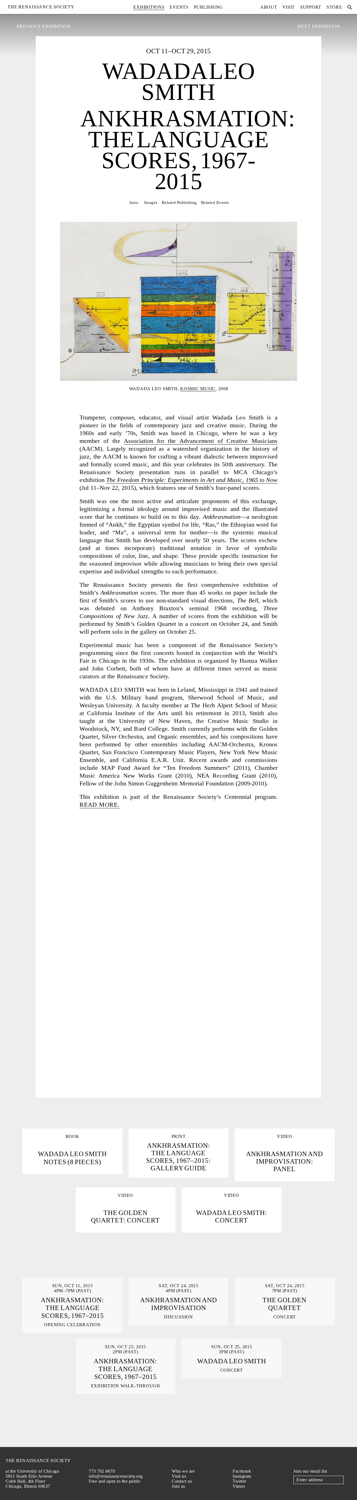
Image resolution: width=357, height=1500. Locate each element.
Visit (288, 7)
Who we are (183, 1471)
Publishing (208, 7)
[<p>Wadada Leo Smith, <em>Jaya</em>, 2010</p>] (106, 1056)
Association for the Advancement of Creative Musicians (201, 440)
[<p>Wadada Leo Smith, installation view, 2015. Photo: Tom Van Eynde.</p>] (106, 885)
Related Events (215, 202)
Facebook (242, 1471)
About (268, 7)
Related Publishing (179, 202)
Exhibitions (148, 7)
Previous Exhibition (43, 26)
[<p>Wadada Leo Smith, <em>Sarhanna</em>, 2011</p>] (178, 1056)
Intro (134, 202)
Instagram (242, 1476)
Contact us (182, 1481)
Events (179, 7)
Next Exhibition (319, 26)
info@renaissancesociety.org (116, 1476)
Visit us (179, 1476)
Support (310, 7)
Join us (178, 1486)
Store (334, 7)
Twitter (239, 1481)
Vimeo (239, 1486)
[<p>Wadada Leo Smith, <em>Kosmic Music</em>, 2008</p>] (251, 999)
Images (151, 202)
